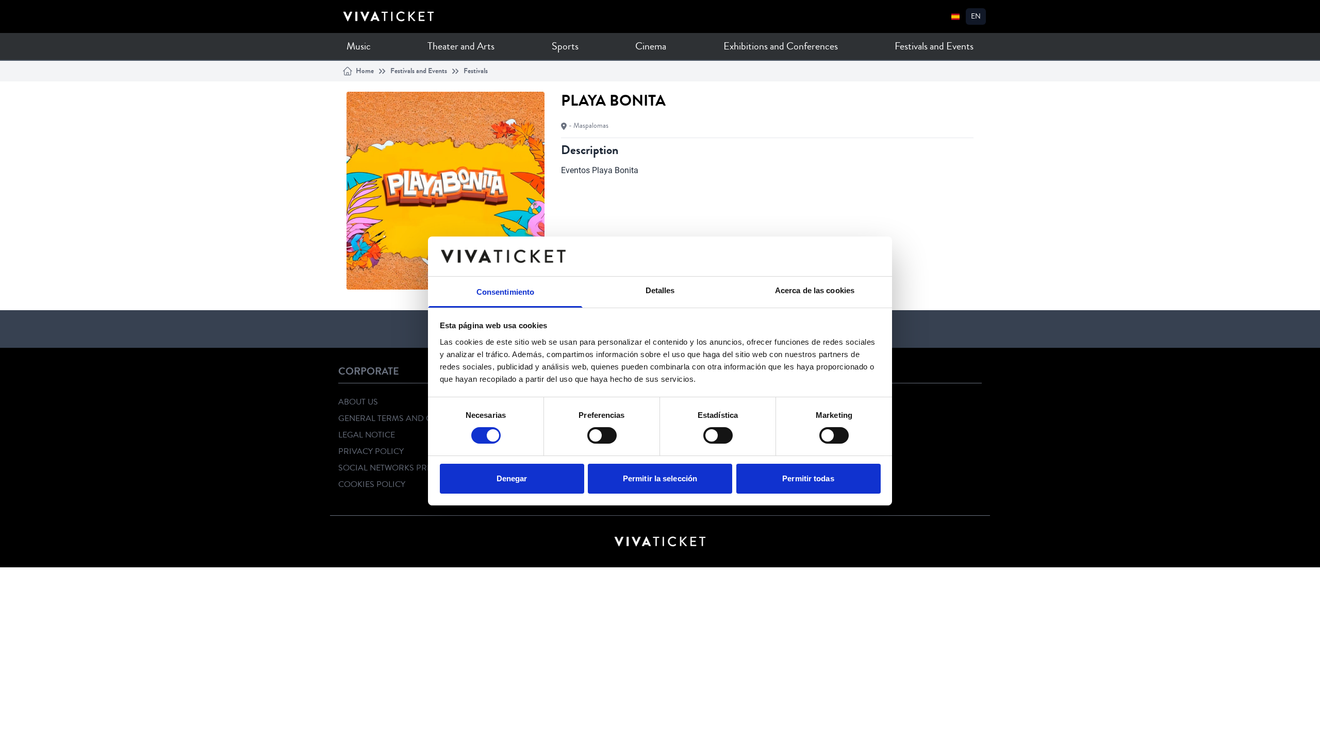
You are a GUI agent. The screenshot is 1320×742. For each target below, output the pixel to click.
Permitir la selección (660, 478)
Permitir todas (808, 478)
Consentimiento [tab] (505, 292)
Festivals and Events (934, 46)
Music (358, 46)
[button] (976, 16)
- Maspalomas (588, 126)
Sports (565, 46)
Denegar (512, 478)
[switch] (602, 435)
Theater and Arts (460, 46)
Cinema (650, 46)
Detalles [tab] (660, 290)
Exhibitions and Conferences (780, 46)
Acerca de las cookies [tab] (814, 290)
